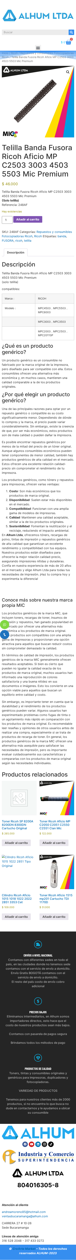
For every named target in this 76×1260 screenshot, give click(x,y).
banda (62, 236)
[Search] (71, 32)
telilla (27, 240)
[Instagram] (44, 1144)
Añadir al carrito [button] (16, 843)
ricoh (18, 240)
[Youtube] (31, 1144)
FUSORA (8, 240)
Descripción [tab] (15, 252)
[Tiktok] (51, 1144)
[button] (38, 48)
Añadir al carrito (27, 219)
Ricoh (38, 236)
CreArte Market (24, 1249)
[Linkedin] (38, 1144)
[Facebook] (25, 1144)
